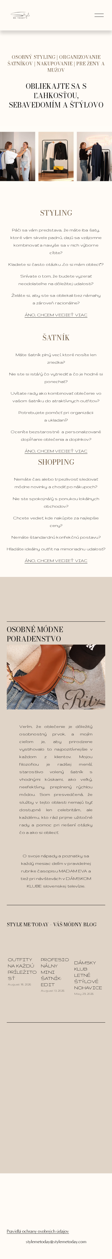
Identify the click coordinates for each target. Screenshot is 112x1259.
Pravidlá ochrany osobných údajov (38, 1231)
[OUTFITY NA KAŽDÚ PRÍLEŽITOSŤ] (23, 948)
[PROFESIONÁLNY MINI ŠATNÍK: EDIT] (56, 948)
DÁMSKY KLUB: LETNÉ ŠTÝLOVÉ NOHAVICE (88, 975)
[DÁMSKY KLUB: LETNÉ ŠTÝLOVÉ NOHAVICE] (89, 949)
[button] (96, 937)
